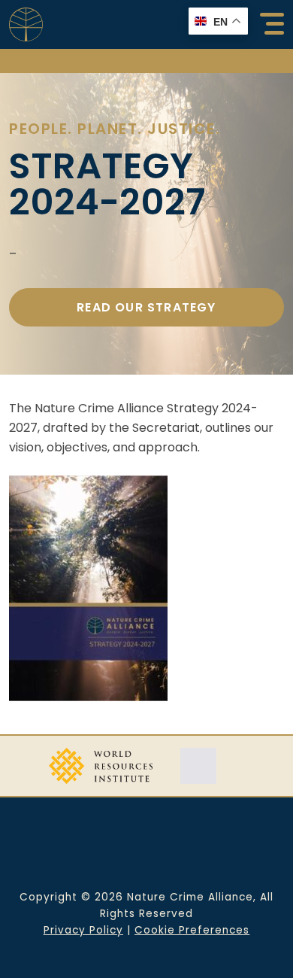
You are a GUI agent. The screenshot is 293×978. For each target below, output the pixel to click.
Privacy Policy (83, 930)
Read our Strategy (146, 307)
